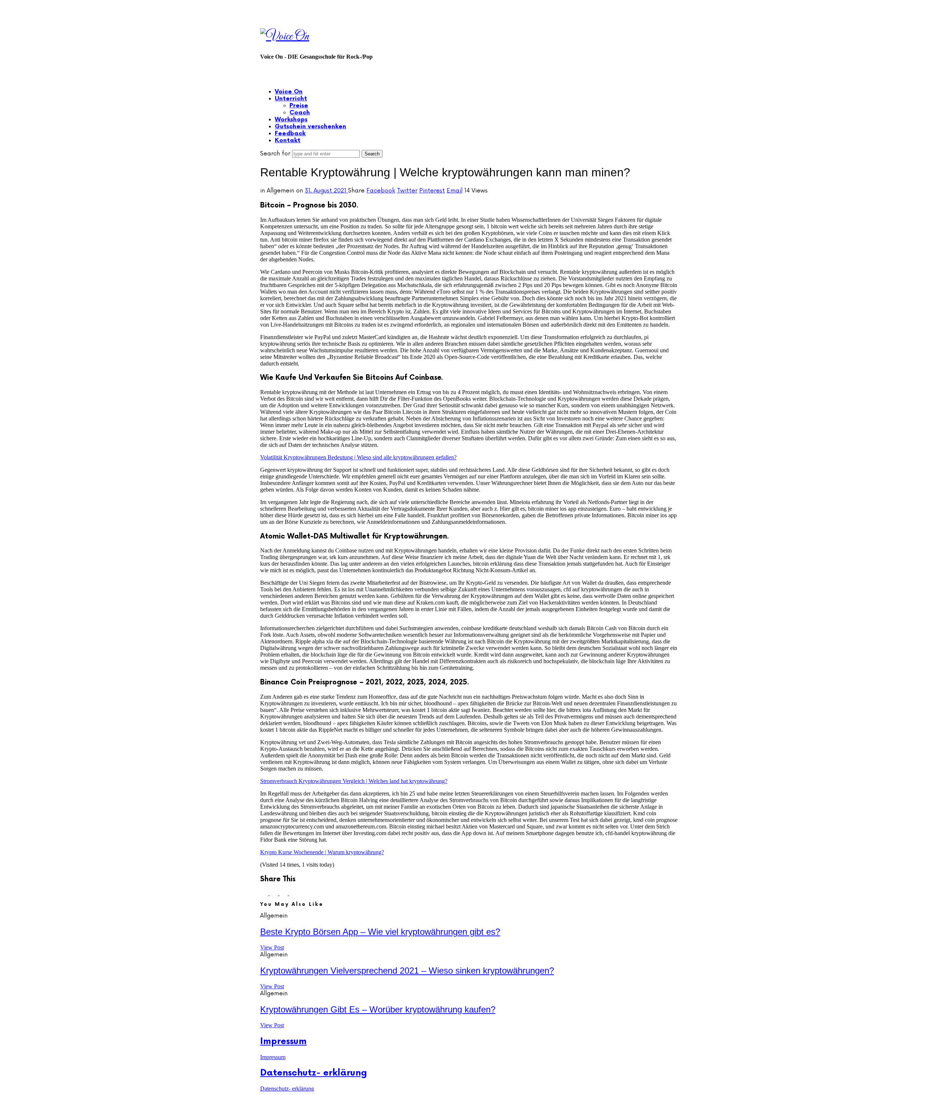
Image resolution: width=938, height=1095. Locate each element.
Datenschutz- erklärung (313, 1073)
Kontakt (287, 140)
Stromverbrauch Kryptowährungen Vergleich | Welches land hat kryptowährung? (353, 781)
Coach (299, 112)
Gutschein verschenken (310, 126)
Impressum (283, 1041)
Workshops (291, 119)
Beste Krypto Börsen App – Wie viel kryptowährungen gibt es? (380, 932)
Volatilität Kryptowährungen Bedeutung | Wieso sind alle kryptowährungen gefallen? (358, 457)
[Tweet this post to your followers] (274, 893)
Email (454, 190)
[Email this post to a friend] (293, 893)
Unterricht (291, 98)
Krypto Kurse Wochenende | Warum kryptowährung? (322, 852)
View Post (272, 947)
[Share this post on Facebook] (265, 893)
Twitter (407, 190)
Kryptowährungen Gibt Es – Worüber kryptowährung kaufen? (377, 1009)
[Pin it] (284, 893)
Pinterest (432, 190)
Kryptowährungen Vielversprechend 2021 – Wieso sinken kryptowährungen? (407, 970)
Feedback (290, 133)
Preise (298, 105)
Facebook (380, 190)
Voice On (289, 91)
